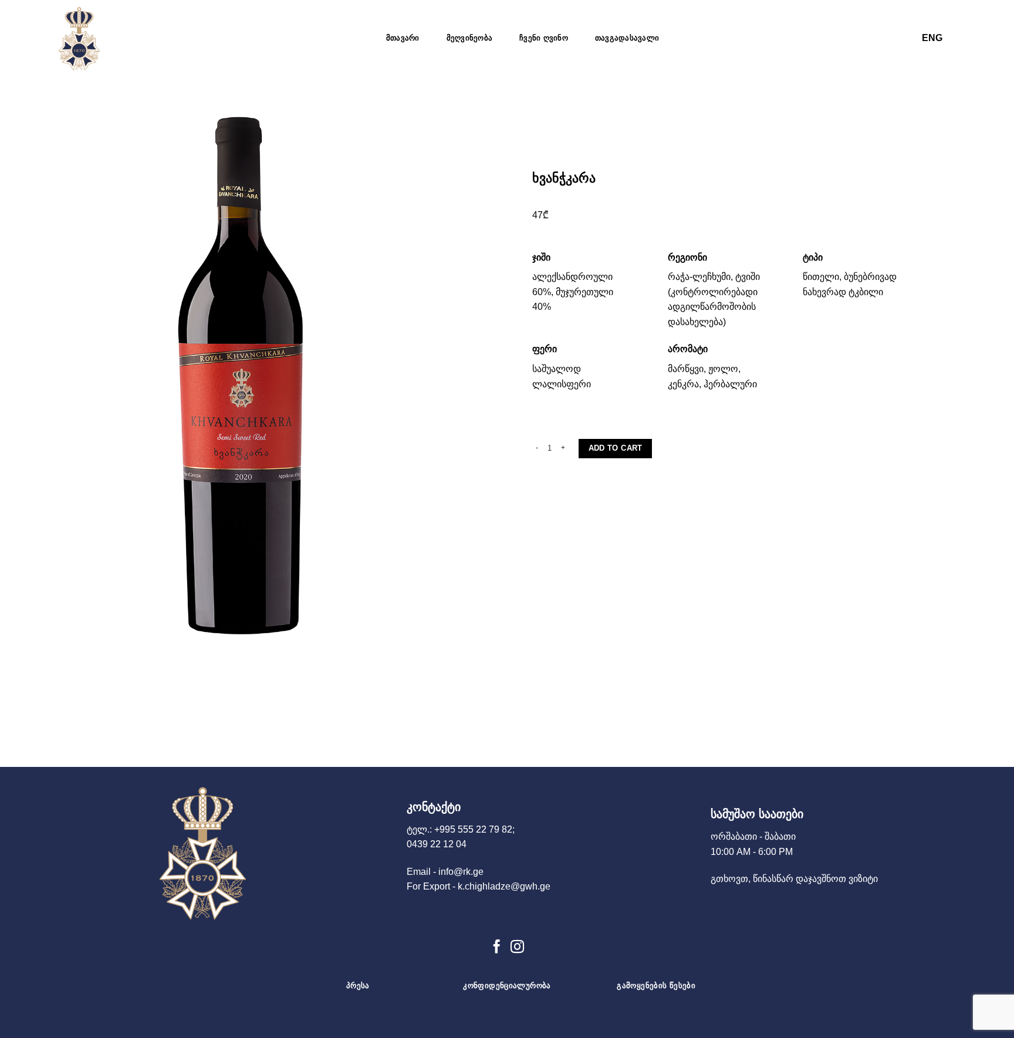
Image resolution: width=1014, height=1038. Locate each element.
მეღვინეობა (470, 37)
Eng (932, 38)
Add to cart (616, 448)
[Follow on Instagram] (517, 947)
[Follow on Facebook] (496, 947)
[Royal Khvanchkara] (88, 38)
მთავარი (403, 37)
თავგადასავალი (627, 37)
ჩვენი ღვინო (543, 37)
